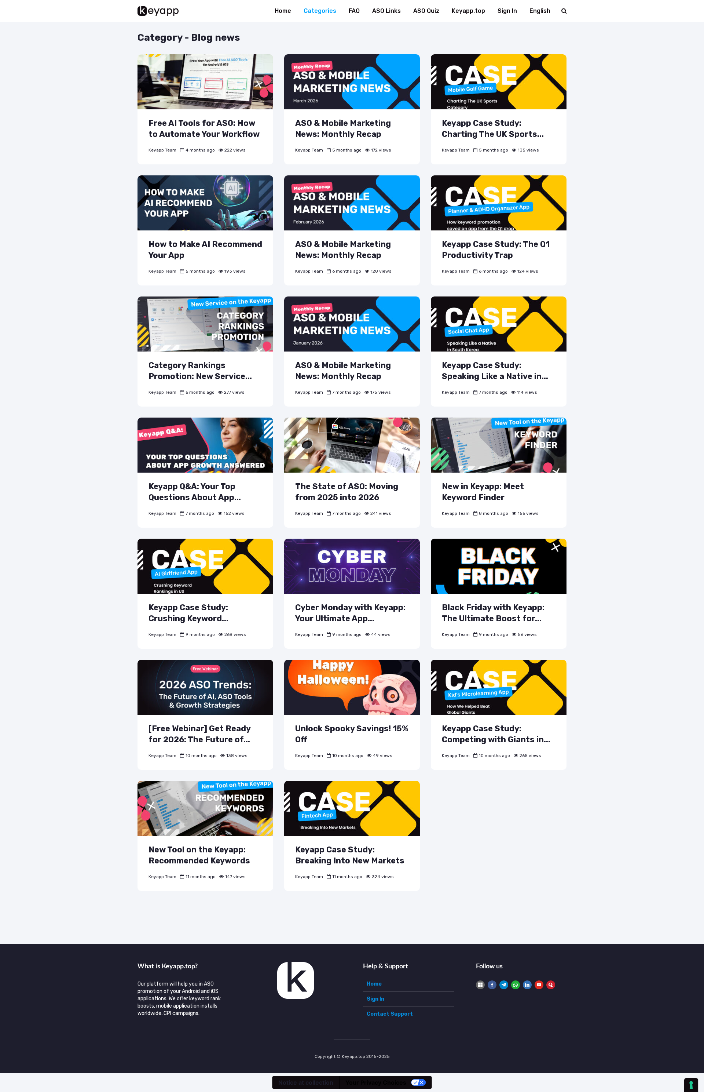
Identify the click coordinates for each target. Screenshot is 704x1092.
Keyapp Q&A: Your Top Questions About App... (194, 491)
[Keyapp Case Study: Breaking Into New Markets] (352, 808)
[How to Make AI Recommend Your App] (205, 203)
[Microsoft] (480, 984)
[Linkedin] (527, 984)
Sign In (507, 10)
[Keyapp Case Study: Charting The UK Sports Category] (498, 82)
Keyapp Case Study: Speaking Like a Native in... (495, 370)
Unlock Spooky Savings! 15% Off (351, 734)
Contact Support (390, 1014)
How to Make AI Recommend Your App (205, 249)
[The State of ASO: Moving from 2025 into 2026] (352, 445)
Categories (320, 10)
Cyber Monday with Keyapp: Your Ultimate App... (350, 613)
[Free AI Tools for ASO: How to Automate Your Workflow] (205, 82)
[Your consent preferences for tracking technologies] (691, 1085)
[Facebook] (492, 984)
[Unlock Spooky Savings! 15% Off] (352, 687)
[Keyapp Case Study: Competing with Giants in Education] (498, 687)
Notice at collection (305, 1082)
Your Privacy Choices (375, 1082)
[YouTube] (539, 984)
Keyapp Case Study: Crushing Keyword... (188, 613)
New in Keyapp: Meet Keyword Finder (483, 491)
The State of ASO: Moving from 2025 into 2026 (346, 491)
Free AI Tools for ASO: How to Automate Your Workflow (204, 128)
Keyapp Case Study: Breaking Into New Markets (349, 855)
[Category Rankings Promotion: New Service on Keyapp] (205, 324)
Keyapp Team (162, 150)
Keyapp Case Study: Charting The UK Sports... (493, 128)
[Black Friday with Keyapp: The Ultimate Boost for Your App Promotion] (498, 566)
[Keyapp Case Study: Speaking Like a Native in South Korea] (498, 324)
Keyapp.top (468, 10)
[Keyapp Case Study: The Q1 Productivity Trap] (498, 203)
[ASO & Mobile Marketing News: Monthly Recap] (352, 82)
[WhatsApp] (515, 984)
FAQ (354, 10)
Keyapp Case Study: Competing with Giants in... (496, 734)
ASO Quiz (426, 10)
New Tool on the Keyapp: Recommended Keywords (199, 855)
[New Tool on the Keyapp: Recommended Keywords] (205, 808)
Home (283, 10)
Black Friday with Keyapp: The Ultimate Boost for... (493, 613)
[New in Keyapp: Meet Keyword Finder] (498, 445)
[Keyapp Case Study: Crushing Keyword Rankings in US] (205, 566)
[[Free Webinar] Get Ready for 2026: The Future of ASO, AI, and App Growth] (205, 687)
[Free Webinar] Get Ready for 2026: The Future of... (199, 734)
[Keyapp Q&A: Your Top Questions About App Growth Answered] (205, 445)
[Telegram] (503, 984)
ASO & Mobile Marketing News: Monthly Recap (343, 128)
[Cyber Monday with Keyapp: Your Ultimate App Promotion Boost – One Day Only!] (352, 566)
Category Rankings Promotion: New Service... (200, 370)
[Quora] (550, 984)
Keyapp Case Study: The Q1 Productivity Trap (496, 249)
